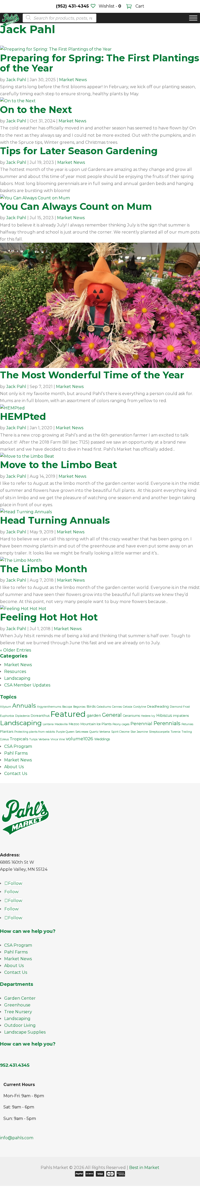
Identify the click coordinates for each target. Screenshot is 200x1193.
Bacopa (67, 706)
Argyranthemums (49, 706)
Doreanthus (40, 716)
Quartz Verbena (99, 731)
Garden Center (20, 998)
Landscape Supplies (25, 1032)
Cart (139, 6)
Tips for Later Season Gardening (79, 151)
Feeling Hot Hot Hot (49, 617)
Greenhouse (17, 1005)
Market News (73, 79)
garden (94, 715)
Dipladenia (22, 716)
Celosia (127, 706)
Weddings (102, 739)
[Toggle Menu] (193, 18)
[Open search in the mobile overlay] (58, 18)
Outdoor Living (20, 1025)
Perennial (141, 723)
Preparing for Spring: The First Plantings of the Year (99, 63)
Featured (68, 714)
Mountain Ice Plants (95, 724)
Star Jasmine (139, 731)
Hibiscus (164, 715)
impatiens (181, 716)
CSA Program (18, 746)
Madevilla (61, 724)
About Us (14, 766)
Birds (91, 706)
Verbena (44, 739)
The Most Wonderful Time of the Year (92, 375)
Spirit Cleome (120, 731)
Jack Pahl (16, 79)
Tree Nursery (18, 1011)
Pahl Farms (16, 753)
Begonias (79, 706)
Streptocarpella (159, 731)
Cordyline (139, 706)
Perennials (166, 723)
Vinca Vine (58, 739)
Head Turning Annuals (55, 520)
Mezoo (74, 724)
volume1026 (79, 738)
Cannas (117, 706)
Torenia (175, 731)
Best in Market (144, 1167)
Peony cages (121, 724)
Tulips (33, 739)
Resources (15, 671)
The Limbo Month (43, 569)
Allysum (5, 706)
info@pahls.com (16, 1137)
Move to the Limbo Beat (58, 464)
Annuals (24, 705)
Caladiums (104, 706)
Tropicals (19, 738)
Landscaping (17, 678)
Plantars (6, 731)
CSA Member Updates (27, 685)
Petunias (187, 724)
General (112, 715)
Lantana (48, 724)
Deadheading (158, 706)
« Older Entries (15, 650)
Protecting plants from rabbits (34, 731)
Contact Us (15, 773)
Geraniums (131, 716)
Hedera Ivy (148, 716)
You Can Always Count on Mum (76, 206)
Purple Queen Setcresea (72, 731)
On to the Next (36, 109)
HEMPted (23, 416)
